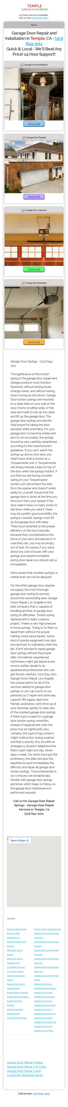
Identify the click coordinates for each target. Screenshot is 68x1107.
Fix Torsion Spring (15, 971)
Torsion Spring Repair (17, 1018)
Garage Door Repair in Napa (25, 1062)
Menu (34, 25)
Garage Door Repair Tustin (24, 1071)
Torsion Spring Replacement (47, 929)
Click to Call (34, 124)
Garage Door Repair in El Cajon (26, 1066)
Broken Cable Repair (16, 929)
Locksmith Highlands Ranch (25, 1075)
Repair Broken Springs (17, 992)
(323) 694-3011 (40, 18)
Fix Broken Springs (16, 967)
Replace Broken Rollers (18, 997)
